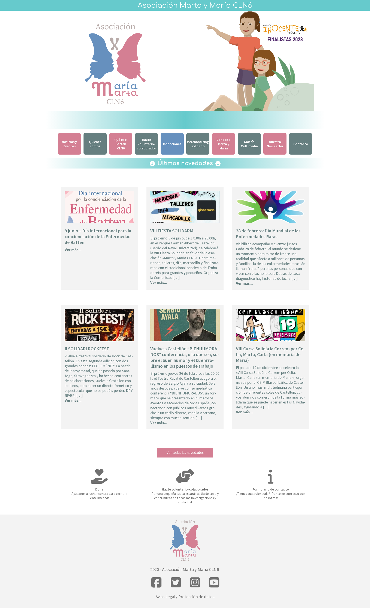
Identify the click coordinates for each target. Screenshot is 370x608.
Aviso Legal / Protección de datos (185, 596)
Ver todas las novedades (185, 452)
